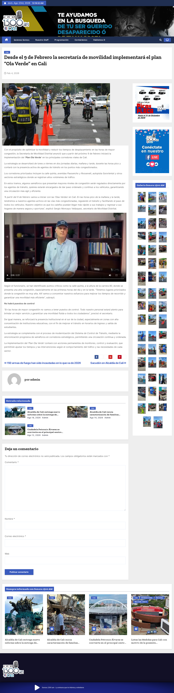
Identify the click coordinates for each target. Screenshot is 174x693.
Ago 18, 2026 (34, 417)
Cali (7, 52)
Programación (62, 40)
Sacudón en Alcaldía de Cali (107, 363)
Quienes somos (21, 40)
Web (7, 553)
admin (35, 379)
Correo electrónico (15, 536)
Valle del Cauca (141, 602)
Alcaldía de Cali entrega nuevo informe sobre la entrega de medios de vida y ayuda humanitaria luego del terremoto (24, 644)
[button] (160, 40)
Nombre (10, 518)
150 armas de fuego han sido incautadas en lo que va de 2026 (44, 363)
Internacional (147, 598)
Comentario (12, 462)
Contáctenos (81, 40)
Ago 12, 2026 (34, 435)
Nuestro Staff (42, 40)
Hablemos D (99, 40)
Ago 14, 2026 (96, 417)
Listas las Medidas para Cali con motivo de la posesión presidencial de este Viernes (149, 642)
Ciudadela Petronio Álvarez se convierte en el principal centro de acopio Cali (44, 432)
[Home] (6, 40)
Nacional (159, 598)
